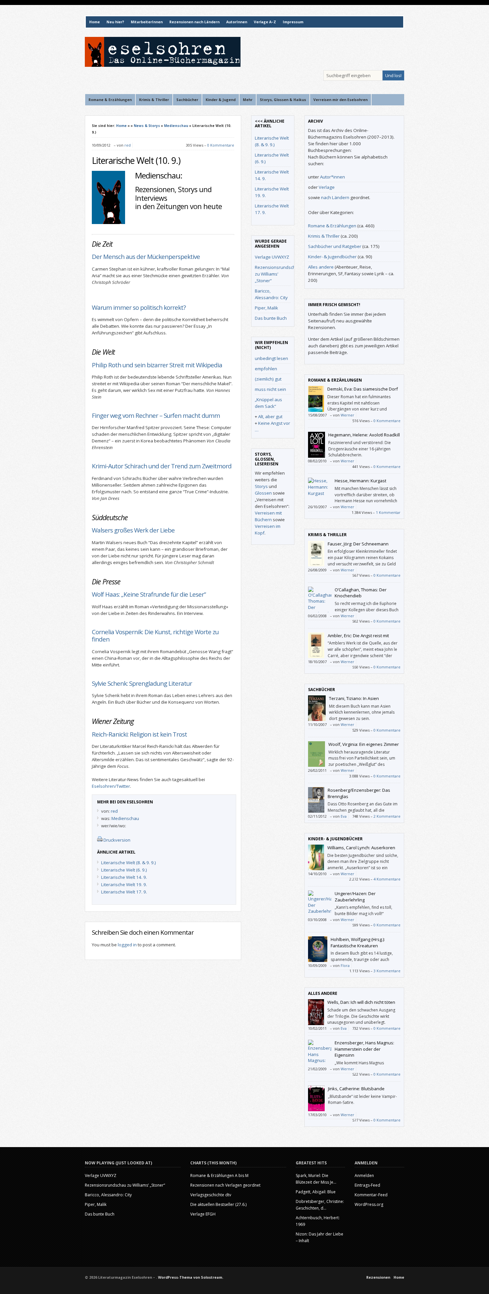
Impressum (293, 22)
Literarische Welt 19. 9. (124, 884)
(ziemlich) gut (268, 379)
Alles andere (321, 267)
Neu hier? (115, 22)
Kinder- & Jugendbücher (332, 257)
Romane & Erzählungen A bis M (219, 1175)
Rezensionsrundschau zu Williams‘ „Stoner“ (278, 274)
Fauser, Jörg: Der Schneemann (358, 544)
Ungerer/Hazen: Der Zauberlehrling (355, 896)
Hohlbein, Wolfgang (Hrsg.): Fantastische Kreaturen (358, 942)
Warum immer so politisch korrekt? (139, 307)
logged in (127, 945)
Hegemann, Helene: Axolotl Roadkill (364, 435)
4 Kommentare (387, 879)
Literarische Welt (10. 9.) (136, 161)
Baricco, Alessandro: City (108, 1195)
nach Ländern (335, 197)
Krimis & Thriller (324, 236)
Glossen (263, 493)
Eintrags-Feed (367, 1185)
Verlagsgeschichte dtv (210, 1195)
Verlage (327, 187)
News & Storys (147, 125)
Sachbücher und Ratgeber (334, 246)
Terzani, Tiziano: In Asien (354, 698)
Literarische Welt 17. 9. (124, 892)
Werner (347, 414)
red (127, 145)
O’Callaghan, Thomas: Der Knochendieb (361, 593)
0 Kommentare (220, 145)
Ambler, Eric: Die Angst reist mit (358, 636)
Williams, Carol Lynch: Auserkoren (361, 848)
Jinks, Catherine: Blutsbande (356, 1089)
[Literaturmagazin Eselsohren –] (163, 65)
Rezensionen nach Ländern (194, 22)
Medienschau (176, 125)
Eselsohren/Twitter (111, 786)
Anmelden (364, 1175)
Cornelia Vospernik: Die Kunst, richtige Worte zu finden (155, 635)
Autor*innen (332, 177)
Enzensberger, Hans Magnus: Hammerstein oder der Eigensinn (364, 1049)
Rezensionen (378, 1277)
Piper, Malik (266, 308)
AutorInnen (236, 22)
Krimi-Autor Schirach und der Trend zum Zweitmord (162, 466)
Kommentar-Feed (371, 1195)
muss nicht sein (270, 389)
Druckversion (116, 840)
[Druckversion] (99, 840)
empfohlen (266, 369)
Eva (344, 816)
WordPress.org (369, 1204)
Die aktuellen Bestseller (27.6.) (218, 1204)
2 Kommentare (387, 816)
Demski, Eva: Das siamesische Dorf (362, 389)
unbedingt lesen (271, 358)
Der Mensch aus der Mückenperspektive (147, 256)
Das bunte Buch (271, 318)
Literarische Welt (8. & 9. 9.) (128, 863)
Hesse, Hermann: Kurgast (360, 481)
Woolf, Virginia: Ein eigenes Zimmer (363, 744)
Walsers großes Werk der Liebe (133, 530)
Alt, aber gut (270, 416)
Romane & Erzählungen (332, 226)
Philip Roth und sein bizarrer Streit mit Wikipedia (157, 365)
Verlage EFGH (203, 1214)
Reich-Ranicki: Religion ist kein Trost (139, 734)
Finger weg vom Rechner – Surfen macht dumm (156, 415)
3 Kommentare (387, 970)
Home (94, 22)
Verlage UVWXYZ (272, 257)
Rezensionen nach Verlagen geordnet (225, 1185)
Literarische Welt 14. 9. (124, 877)
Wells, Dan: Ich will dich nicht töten (361, 1002)
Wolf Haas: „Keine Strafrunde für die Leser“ (149, 594)
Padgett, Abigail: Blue (316, 1192)
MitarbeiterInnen (147, 22)
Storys (261, 486)
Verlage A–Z (265, 22)
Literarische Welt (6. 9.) (124, 870)
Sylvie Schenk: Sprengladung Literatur (142, 683)
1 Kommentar (388, 512)
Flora (345, 965)
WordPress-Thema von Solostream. (190, 1277)
